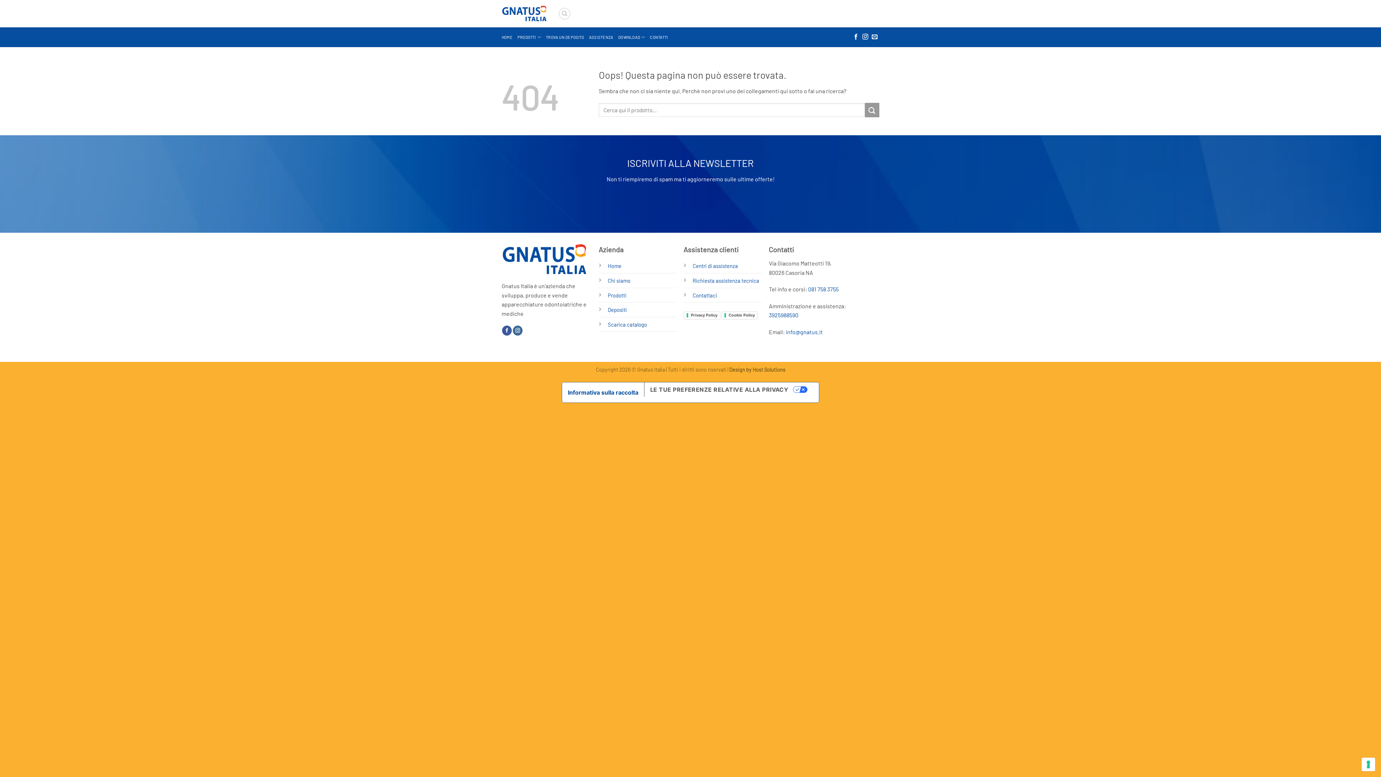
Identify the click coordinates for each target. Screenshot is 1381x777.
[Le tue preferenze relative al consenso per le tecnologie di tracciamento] (1368, 764)
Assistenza (601, 37)
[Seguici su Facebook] (856, 37)
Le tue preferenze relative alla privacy (719, 389)
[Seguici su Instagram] (865, 37)
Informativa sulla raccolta (603, 392)
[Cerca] (564, 13)
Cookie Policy (742, 315)
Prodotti (527, 37)
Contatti (659, 37)
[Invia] (872, 110)
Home (507, 37)
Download (629, 37)
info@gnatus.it (804, 331)
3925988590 (783, 315)
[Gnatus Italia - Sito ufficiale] (524, 13)
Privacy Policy (704, 315)
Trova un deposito (565, 37)
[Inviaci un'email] (875, 37)
